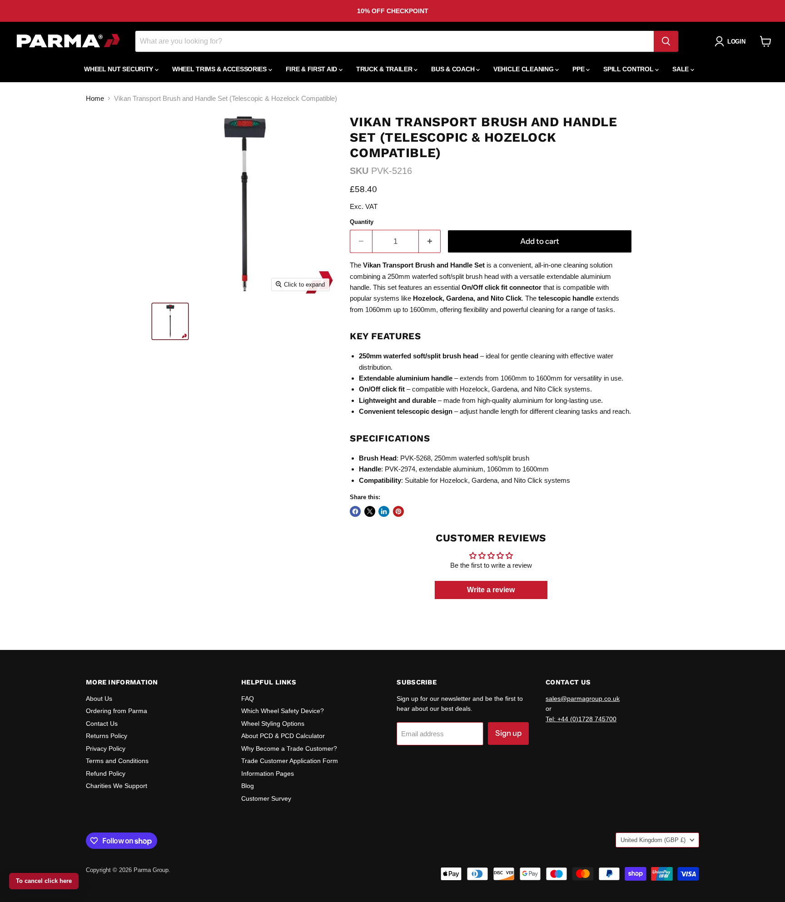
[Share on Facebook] (355, 511)
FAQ (247, 698)
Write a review (491, 590)
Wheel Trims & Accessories (220, 69)
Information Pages (267, 773)
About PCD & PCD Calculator (283, 735)
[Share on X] (369, 511)
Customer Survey (266, 798)
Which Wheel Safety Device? (282, 710)
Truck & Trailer (385, 69)
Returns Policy (106, 735)
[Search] (666, 41)
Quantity (361, 221)
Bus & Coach (453, 69)
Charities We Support (116, 785)
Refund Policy (105, 773)
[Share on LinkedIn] (383, 511)
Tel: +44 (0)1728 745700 (581, 719)
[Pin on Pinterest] (398, 511)
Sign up (508, 733)
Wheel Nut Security (119, 69)
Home (95, 98)
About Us (99, 698)
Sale (681, 69)
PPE (579, 69)
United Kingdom (653, 840)
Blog (247, 785)
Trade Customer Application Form (289, 760)
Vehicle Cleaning (524, 69)
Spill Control (629, 69)
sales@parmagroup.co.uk (583, 698)
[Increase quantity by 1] (430, 241)
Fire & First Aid (312, 69)
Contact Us (102, 723)
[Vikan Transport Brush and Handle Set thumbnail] (170, 321)
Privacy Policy (105, 748)
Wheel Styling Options (272, 723)
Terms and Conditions (117, 760)
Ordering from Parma (116, 710)
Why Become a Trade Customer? (289, 748)
